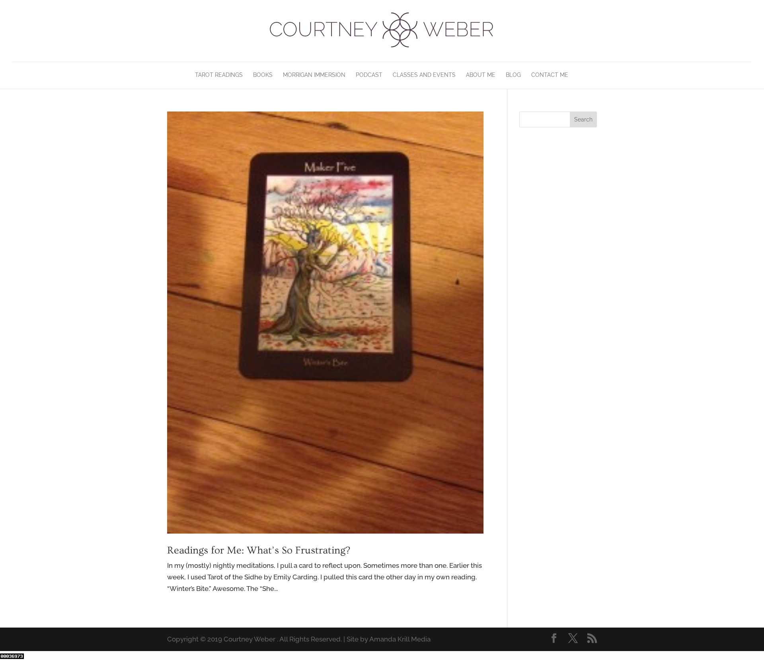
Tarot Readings (219, 75)
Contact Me (549, 75)
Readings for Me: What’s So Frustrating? (258, 550)
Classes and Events (424, 75)
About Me (480, 75)
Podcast (369, 75)
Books (263, 75)
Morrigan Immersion (314, 75)
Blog (513, 75)
